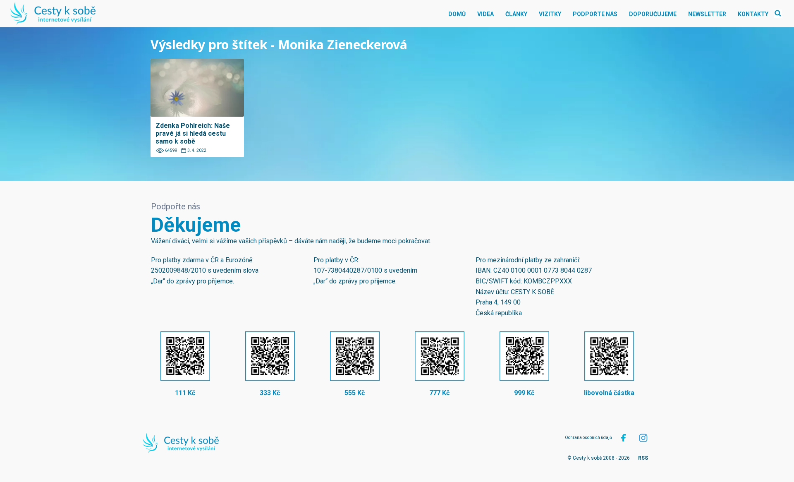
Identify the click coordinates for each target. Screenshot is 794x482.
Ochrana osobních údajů (588, 437)
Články (516, 14)
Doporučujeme (653, 14)
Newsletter (707, 14)
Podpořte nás (595, 14)
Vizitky (550, 14)
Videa (485, 14)
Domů (457, 14)
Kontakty (753, 14)
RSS (643, 458)
